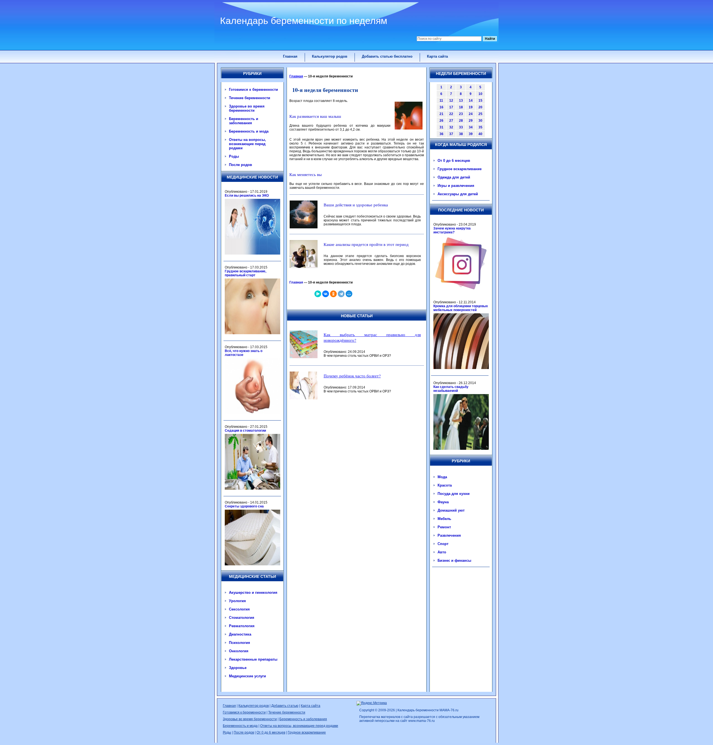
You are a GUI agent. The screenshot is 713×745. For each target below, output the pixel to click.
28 (461, 121)
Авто (442, 552)
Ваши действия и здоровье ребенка (356, 204)
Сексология (239, 609)
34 (471, 127)
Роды (234, 156)
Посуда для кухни (454, 494)
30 (480, 121)
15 (480, 100)
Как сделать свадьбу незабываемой (450, 389)
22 (451, 114)
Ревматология (242, 626)
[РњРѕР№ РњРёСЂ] (349, 293)
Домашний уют (451, 510)
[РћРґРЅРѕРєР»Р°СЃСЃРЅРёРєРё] (333, 293)
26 (441, 121)
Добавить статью (284, 706)
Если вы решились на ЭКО (247, 195)
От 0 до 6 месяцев (454, 160)
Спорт (443, 544)
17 (451, 107)
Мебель (444, 519)
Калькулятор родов (329, 56)
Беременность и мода (248, 131)
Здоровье (237, 668)
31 (441, 127)
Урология (237, 601)
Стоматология (241, 617)
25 (480, 114)
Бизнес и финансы (454, 560)
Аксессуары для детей (458, 194)
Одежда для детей (454, 177)
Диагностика (240, 634)
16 (441, 107)
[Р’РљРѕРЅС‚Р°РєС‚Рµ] (325, 293)
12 (451, 100)
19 (471, 107)
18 (461, 107)
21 (441, 114)
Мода (442, 477)
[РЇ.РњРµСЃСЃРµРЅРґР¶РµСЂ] (317, 293)
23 (461, 114)
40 (480, 134)
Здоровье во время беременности (247, 108)
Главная (290, 56)
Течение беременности (249, 98)
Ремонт (444, 527)
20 (480, 107)
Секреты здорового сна (244, 506)
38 (461, 134)
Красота (445, 485)
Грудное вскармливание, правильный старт (245, 273)
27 (451, 121)
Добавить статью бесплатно (387, 56)
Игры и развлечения (456, 186)
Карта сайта (437, 56)
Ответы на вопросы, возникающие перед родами (247, 144)
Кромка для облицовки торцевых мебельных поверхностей (460, 308)
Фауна (443, 502)
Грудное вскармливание (460, 169)
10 (480, 94)
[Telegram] (341, 293)
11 (441, 100)
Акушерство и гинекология (253, 592)
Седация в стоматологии (245, 431)
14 (471, 100)
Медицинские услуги (247, 676)
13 (461, 100)
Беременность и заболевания (243, 121)
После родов (240, 165)
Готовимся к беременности (253, 89)
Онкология (238, 651)
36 (441, 134)
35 (480, 127)
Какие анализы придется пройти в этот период (366, 244)
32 (451, 127)
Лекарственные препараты (253, 659)
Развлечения (449, 535)
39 (471, 134)
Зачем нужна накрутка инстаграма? (452, 230)
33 (461, 127)
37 (451, 134)
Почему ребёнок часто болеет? (352, 375)
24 (471, 114)
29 (471, 121)
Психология (239, 643)
